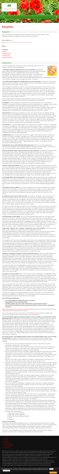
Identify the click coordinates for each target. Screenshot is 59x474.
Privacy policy (6, 470)
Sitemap (6, 441)
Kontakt (6, 439)
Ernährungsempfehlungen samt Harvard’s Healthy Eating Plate (18, 309)
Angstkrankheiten (6, 53)
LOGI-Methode (35, 314)
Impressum (7, 447)
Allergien (4, 51)
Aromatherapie (6, 55)
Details (51, 469)
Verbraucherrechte (9, 444)
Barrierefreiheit (8, 446)
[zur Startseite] (8, 5)
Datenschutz (7, 443)
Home (5, 438)
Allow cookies (53, 472)
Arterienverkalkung (7, 57)
